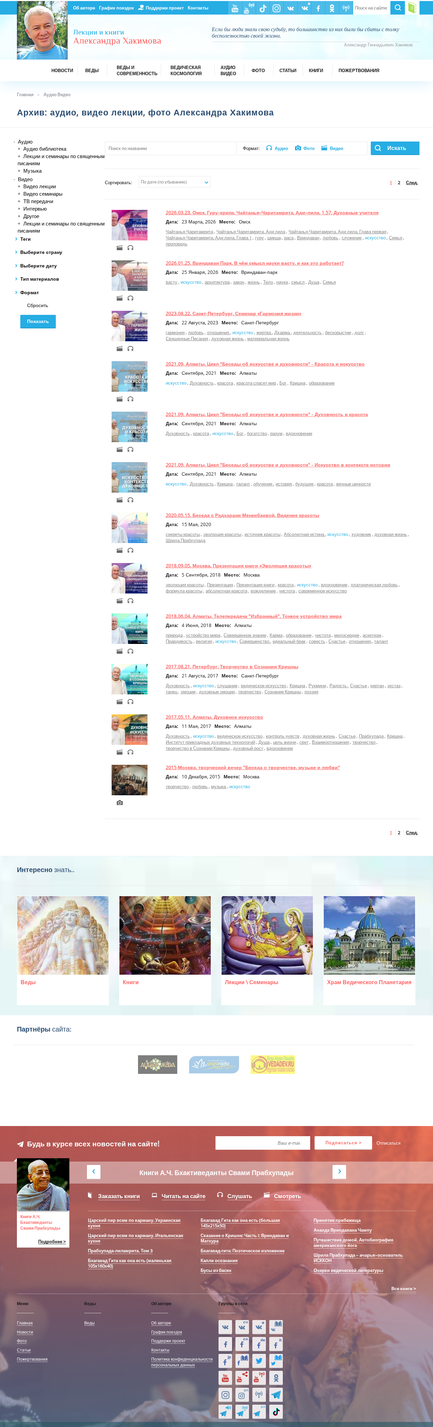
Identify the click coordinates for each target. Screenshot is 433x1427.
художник (361, 534)
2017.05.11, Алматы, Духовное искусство (214, 717)
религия (204, 641)
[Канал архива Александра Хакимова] (242, 1378)
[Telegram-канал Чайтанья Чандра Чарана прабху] (242, 1412)
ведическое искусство (263, 686)
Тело (268, 282)
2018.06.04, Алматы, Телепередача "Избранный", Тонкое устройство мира (254, 616)
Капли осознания (219, 1260)
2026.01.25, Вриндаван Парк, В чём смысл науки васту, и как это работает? (255, 263)
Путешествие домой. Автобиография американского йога (353, 1242)
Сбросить (37, 305)
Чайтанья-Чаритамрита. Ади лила (250, 232)
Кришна (297, 383)
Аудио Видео (57, 94)
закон (238, 282)
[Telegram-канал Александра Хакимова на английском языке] (259, 1412)
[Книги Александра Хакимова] (276, 1327)
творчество (249, 692)
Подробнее (50, 1241)
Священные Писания (187, 339)
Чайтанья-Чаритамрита (189, 232)
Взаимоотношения (330, 742)
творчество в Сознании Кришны (198, 748)
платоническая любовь (374, 585)
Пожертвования (32, 1359)
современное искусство (322, 591)
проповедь (176, 244)
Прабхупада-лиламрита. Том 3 (120, 1251)
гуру (259, 238)
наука (282, 282)
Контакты (198, 8)
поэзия (311, 692)
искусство (375, 238)
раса (289, 238)
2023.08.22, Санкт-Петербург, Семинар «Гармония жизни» (233, 313)
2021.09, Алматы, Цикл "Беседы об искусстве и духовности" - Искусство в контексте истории (278, 464)
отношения (218, 332)
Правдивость (179, 641)
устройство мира (203, 635)
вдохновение (299, 433)
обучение (263, 484)
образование (322, 383)
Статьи (24, 1350)
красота (225, 383)
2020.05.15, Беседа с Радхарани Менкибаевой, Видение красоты (242, 515)
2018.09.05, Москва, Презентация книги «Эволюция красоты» (238, 565)
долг (359, 332)
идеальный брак (289, 641)
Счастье (336, 641)
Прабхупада (371, 736)
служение (352, 238)
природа (174, 635)
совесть (317, 641)
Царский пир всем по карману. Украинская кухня (134, 1223)
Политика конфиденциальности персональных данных (182, 1361)
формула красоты (184, 591)
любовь (330, 238)
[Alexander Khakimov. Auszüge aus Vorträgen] (259, 1344)
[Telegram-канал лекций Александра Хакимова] (225, 1412)
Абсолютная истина (304, 534)
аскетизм (372, 635)
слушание (227, 686)
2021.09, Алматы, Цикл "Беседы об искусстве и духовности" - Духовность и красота (267, 414)
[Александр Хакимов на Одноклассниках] (276, 1378)
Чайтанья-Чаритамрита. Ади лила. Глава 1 (209, 238)
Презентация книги (255, 585)
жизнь (254, 282)
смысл (298, 282)
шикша (274, 238)
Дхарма (282, 332)
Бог (283, 383)
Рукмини (317, 686)
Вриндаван (308, 238)
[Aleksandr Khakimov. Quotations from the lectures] (242, 1327)
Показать (38, 321)
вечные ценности (353, 484)
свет (304, 742)
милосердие (346, 635)
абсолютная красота (226, 591)
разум (276, 433)
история (284, 484)
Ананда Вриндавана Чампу (343, 1230)
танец (171, 692)
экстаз (394, 686)
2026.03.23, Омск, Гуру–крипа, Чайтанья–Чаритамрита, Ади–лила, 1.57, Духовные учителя (272, 212)
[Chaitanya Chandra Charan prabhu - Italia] (276, 1344)
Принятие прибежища (337, 1220)
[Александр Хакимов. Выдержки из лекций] (225, 1327)
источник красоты (262, 534)
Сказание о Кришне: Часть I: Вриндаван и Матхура (245, 1238)
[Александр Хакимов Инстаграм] (225, 1395)
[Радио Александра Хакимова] (259, 1395)
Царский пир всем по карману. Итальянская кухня (135, 1238)
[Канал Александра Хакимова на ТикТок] (276, 1412)
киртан (377, 686)
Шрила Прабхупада (185, 540)
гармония (175, 332)
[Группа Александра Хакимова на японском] (225, 1361)
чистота (287, 591)
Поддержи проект (165, 8)
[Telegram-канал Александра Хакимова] (276, 1395)
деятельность (307, 332)
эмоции (188, 692)
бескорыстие (338, 332)
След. (412, 182)
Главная (25, 94)
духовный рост (248, 748)
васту (171, 282)
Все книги (401, 1288)
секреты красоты (183, 534)
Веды (89, 1322)
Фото (22, 1340)
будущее (304, 484)
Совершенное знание (245, 635)
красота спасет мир (256, 383)
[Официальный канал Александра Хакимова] (225, 1378)
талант (243, 484)
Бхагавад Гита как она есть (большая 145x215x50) (240, 1223)
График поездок (116, 8)
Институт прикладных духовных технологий (210, 742)
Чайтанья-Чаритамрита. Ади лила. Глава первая (337, 232)
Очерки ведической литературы (348, 1270)
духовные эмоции (217, 692)
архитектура (217, 282)
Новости (25, 1332)
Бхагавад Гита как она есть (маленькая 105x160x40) (130, 1263)
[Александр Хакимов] (259, 1327)
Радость (338, 686)
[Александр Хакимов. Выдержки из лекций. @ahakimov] (225, 1344)
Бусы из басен (216, 1270)
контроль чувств (282, 736)
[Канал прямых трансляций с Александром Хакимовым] (259, 1378)
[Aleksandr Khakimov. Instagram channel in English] (242, 1395)
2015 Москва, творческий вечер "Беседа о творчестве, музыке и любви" (253, 767)
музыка (218, 786)
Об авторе (84, 8)
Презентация (220, 585)
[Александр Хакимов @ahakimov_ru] (259, 1361)
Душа (313, 282)
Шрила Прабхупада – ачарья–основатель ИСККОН (358, 1257)
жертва (264, 332)
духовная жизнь (227, 339)
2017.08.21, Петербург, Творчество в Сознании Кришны (232, 666)
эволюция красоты (222, 534)
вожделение (263, 591)
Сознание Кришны (283, 692)
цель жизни (284, 742)
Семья (395, 238)
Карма (276, 635)
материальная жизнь (268, 339)
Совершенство (255, 641)
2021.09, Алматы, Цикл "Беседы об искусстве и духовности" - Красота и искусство (265, 364)
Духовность (202, 383)
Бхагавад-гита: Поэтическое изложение (242, 1251)
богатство (257, 433)
